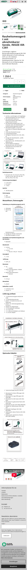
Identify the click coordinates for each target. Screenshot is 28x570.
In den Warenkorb (15, 86)
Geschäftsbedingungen (7, 497)
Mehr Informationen (7, 558)
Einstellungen (13, 561)
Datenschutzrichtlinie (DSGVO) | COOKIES (11, 496)
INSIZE (8, 72)
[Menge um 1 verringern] (16, 81)
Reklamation (4, 494)
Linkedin (3, 492)
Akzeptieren (13, 566)
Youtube (3, 490)
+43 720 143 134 (8, 508)
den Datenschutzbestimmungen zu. (17, 531)
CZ (16, 1)
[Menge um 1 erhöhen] (23, 81)
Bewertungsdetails (20, 32)
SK (13, 1)
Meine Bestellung (5, 499)
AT (11, 1)
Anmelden (6, 535)
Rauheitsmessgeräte (17, 93)
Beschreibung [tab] (7, 109)
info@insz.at (7, 506)
